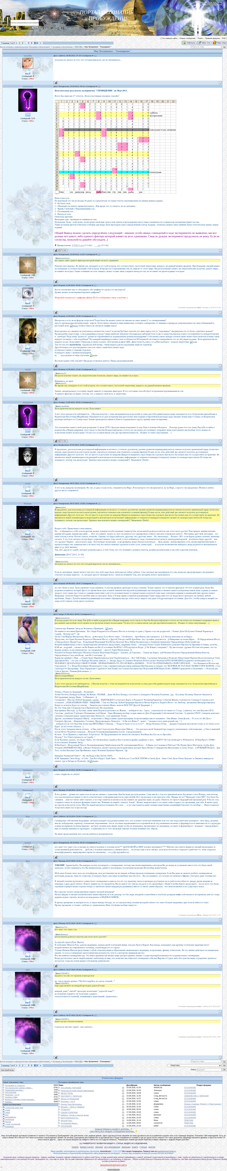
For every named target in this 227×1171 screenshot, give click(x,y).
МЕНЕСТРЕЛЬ (67, 1093)
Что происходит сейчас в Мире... (19, 1088)
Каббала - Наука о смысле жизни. (75, 1115)
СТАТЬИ (143, 1147)
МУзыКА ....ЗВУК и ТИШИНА (72, 1107)
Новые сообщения (187, 38)
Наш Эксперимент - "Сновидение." (98, 47)
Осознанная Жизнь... (69, 1123)
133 (95, 770)
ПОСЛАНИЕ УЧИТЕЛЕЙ (71, 1088)
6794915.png (78, 245)
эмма (28, 923)
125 (94, 316)
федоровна (158, 1104)
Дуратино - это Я (12, 1095)
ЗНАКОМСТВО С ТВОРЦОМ (196, 1096)
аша (27, 614)
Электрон (158, 1090)
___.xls (97, 245)
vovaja (28, 483)
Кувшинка (9, 1126)
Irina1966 (28, 56)
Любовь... (9, 1102)
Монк (156, 1120)
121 (95, 56)
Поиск (200, 38)
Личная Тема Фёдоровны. (71, 1104)
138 (95, 923)
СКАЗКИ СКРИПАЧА (69, 1112)
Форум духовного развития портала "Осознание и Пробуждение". (25, 47)
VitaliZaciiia (28, 770)
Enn (6, 1115)
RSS (224, 38)
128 (98, 445)
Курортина (9, 1119)
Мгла (28, 816)
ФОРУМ (151, 1147)
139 (95, 970)
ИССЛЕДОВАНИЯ (112, 1147)
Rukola (8, 1122)
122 (99, 86)
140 (95, 1015)
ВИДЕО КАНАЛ (87, 1147)
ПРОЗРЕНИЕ (10, 1092)
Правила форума (212, 38)
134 (95, 790)
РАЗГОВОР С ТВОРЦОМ (71, 1096)
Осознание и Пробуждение (63, 47)
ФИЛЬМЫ (126, 1147)
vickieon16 (158, 1123)
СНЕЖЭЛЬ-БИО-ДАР (14, 1108)
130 (99, 503)
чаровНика (27, 316)
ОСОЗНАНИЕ (190, 1087)
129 (99, 483)
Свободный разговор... (14, 1090)
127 (94, 402)
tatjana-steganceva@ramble (27, 583)
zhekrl (27, 445)
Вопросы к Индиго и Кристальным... (20, 1099)
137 (95, 861)
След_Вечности (160, 1096)
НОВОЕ (75, 1147)
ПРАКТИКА (79, 47)
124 (94, 285)
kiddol (156, 1126)
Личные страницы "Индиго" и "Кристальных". (203, 1104)
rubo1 (27, 285)
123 (98, 254)
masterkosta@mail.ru (166, 1151)
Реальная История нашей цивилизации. (77, 1091)
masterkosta (28, 86)
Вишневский (28, 790)
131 (95, 583)
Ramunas (28, 503)
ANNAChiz (158, 1087)
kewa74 (28, 843)
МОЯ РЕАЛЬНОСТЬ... (70, 1118)
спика (156, 1093)
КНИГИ (135, 1147)
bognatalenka (10, 1117)
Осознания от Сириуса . (15, 1085)
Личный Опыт (66, 1121)
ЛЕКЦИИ (99, 1147)
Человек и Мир (11, 1097)
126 (94, 369)
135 (95, 816)
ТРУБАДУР (65, 1110)
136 (99, 843)
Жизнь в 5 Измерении (70, 1099)
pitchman (157, 1115)
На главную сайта (169, 38)
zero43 (28, 254)
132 (93, 614)
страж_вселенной (12, 1124)
